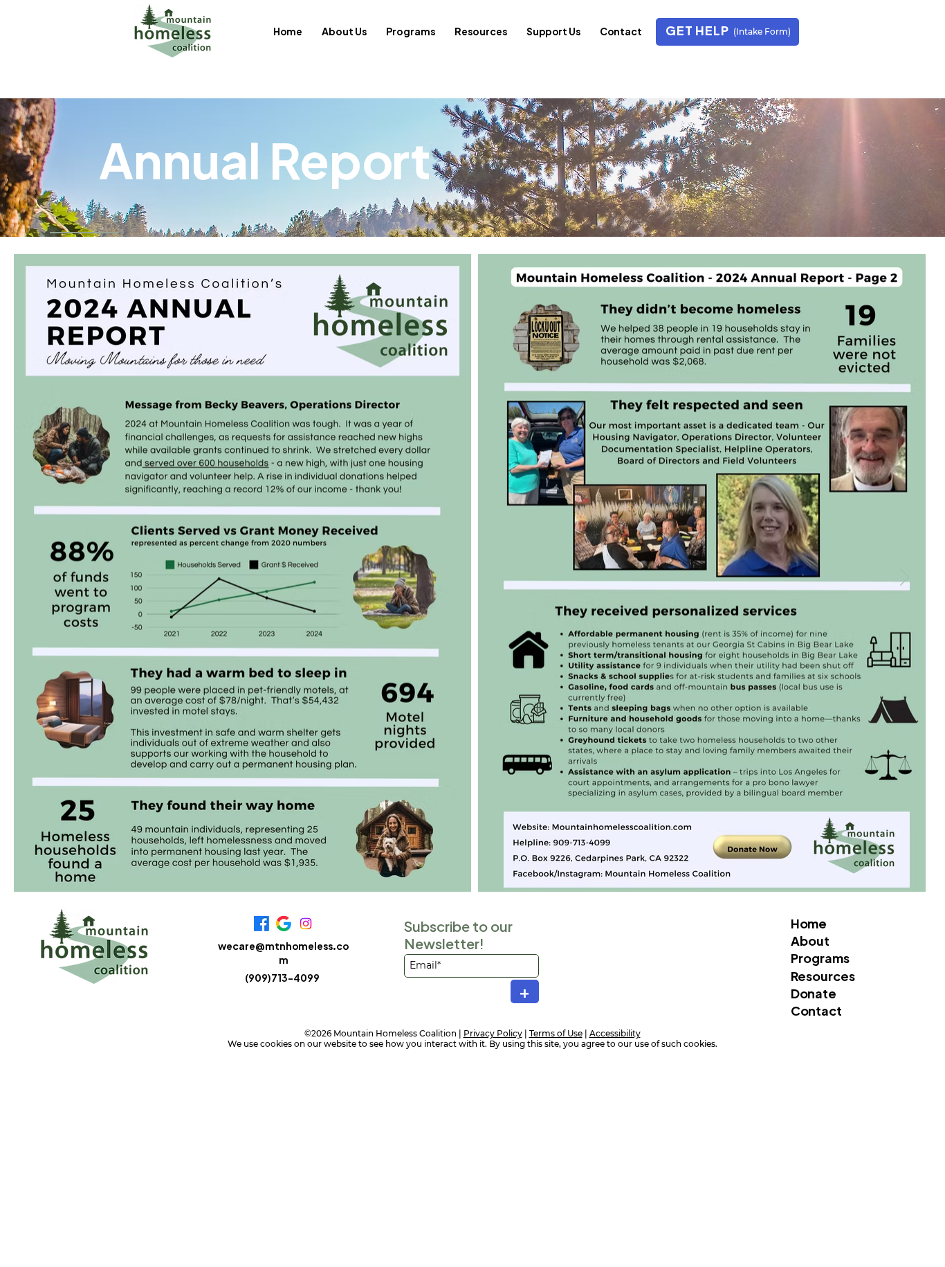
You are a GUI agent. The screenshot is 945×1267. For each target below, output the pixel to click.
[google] (283, 923)
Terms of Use (555, 1033)
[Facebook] (261, 923)
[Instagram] (305, 923)
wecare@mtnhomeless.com (283, 953)
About (810, 941)
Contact (816, 1010)
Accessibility (615, 1033)
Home (809, 923)
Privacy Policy (493, 1033)
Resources (823, 976)
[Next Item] (904, 577)
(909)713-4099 (282, 977)
